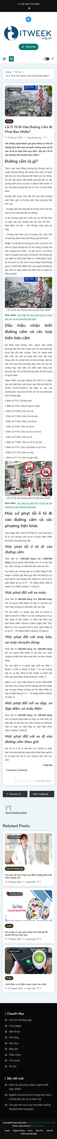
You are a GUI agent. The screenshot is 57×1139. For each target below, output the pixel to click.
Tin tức (9, 121)
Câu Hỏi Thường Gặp (14, 869)
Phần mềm (15, 1054)
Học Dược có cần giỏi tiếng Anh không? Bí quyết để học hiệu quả (26, 933)
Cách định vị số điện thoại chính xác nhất (25, 984)
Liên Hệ (49, 1131)
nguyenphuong (34, 137)
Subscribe (31, 46)
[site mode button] (46, 58)
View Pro (39, 1131)
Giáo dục (14, 1043)
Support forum (19, 1131)
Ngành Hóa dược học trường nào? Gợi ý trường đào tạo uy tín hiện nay (30, 1097)
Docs (30, 1131)
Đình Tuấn (31, 988)
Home (7, 1131)
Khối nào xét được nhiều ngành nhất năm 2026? (28, 1087)
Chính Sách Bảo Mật (28, 1134)
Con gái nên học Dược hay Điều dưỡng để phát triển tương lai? (28, 876)
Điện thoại (14, 1031)
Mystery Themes (37, 1126)
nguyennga (31, 939)
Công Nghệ (15, 1025)
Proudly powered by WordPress (40, 1123)
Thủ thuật (14, 1060)
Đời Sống (14, 1037)
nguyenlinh (30, 882)
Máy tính (13, 1048)
